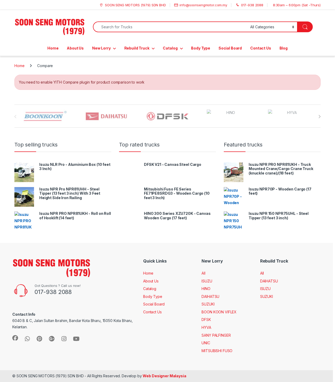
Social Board (230, 48)
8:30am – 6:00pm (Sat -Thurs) (297, 5)
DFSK (206, 319)
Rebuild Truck (136, 48)
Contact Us (260, 48)
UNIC (206, 343)
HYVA (206, 327)
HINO (206, 288)
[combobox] (170, 26)
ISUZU (207, 281)
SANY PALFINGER (216, 335)
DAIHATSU (210, 296)
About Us (75, 48)
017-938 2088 (252, 5)
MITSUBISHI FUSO (217, 350)
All (203, 273)
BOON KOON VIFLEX (219, 312)
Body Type (200, 48)
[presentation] (319, 116)
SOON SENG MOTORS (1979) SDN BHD (135, 5)
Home (52, 48)
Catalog (170, 48)
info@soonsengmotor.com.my (203, 5)
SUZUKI (208, 304)
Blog (284, 48)
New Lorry (101, 48)
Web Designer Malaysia (164, 376)
